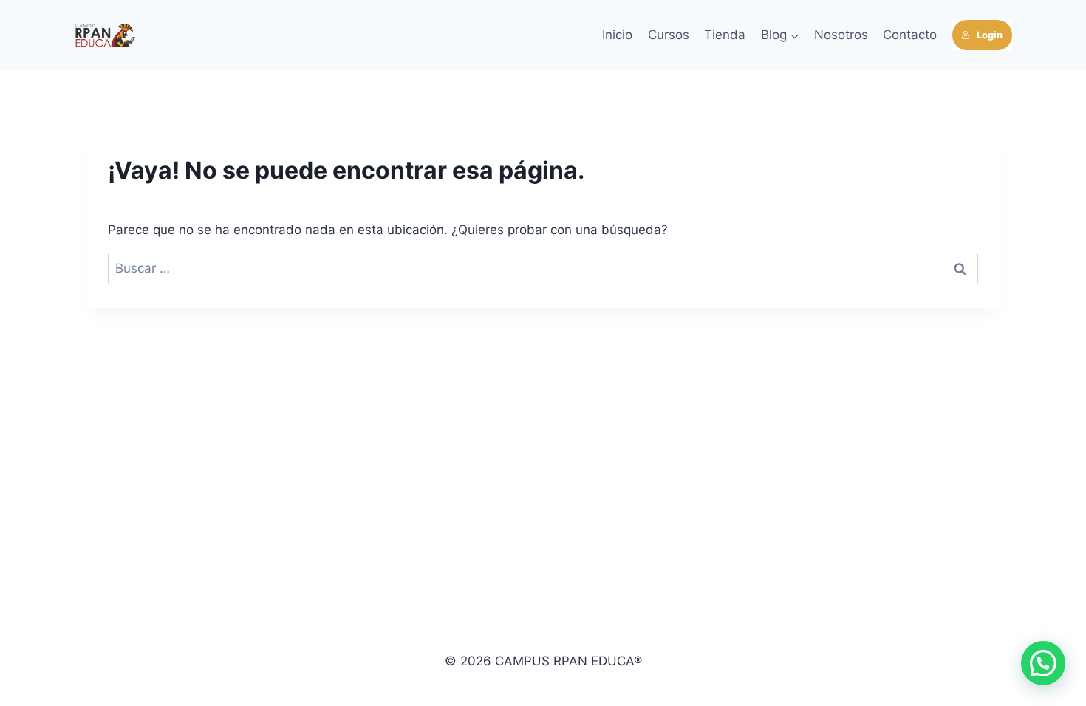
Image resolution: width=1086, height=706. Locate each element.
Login (990, 35)
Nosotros (841, 34)
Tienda (724, 34)
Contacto (910, 34)
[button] (1043, 663)
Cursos (668, 34)
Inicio (617, 34)
